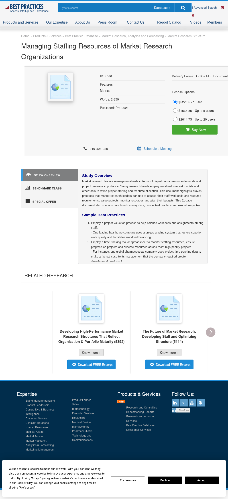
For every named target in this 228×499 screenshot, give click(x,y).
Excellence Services (138, 429)
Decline (165, 480)
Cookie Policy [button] (24, 483)
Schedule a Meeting (158, 148)
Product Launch (81, 400)
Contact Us (136, 22)
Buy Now (198, 129)
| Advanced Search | (205, 7)
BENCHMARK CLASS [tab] (47, 188)
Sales (75, 404)
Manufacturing (81, 426)
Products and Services (21, 22)
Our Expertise (57, 22)
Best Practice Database (140, 425)
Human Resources (37, 427)
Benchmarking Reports (140, 412)
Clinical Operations (37, 423)
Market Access (34, 436)
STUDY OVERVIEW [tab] (47, 175)
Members (214, 22)
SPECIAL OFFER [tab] (44, 201)
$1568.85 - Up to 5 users (196, 110)
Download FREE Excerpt (95, 364)
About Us (82, 22)
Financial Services (83, 413)
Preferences (128, 480)
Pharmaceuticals (82, 431)
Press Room (107, 22)
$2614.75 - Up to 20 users (197, 119)
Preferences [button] (27, 487)
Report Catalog (169, 22)
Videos (195, 22)
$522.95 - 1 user (190, 102)
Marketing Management (40, 449)
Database (161, 7)
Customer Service (36, 418)
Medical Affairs (34, 431)
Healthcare (79, 417)
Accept (202, 480)
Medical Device (81, 422)
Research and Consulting (141, 407)
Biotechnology (81, 408)
